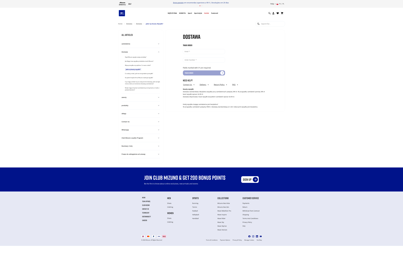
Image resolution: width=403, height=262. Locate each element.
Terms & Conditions (212, 240)
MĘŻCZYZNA (172, 13)
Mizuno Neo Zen (223, 207)
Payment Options (225, 240)
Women (170, 213)
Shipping (246, 215)
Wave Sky (220, 222)
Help (272, 4)
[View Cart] (282, 13)
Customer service (251, 198)
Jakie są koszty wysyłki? (133, 69)
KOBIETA (182, 13)
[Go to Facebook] (249, 236)
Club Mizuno (146, 205)
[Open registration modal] (273, 13)
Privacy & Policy (237, 240)
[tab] (142, 57)
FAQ (234, 85)
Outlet (206, 13)
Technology (145, 213)
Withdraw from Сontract (251, 211)
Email (187, 51)
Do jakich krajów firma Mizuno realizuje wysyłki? (139, 78)
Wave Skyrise (222, 226)
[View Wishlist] (278, 13)
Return (245, 207)
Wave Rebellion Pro (224, 211)
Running (195, 203)
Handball (195, 218)
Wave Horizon (222, 230)
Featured (214, 13)
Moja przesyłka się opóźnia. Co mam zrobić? (138, 65)
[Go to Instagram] (253, 236)
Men (169, 198)
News (143, 198)
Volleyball (195, 215)
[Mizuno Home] (122, 4)
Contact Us (187, 85)
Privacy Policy (247, 222)
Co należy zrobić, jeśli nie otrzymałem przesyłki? (139, 73)
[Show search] (269, 13)
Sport (190, 13)
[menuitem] (172, 13)
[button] (141, 44)
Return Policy (219, 85)
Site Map (259, 240)
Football (195, 211)
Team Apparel (146, 201)
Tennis (194, 207)
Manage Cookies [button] (249, 240)
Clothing (170, 207)
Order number (190, 60)
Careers (144, 220)
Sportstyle (198, 13)
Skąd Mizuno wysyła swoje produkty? (135, 57)
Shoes (169, 203)
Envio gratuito (178, 3)
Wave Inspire (222, 215)
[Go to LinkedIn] (257, 236)
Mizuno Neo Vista (223, 203)
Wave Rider (221, 218)
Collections (223, 198)
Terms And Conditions (250, 218)
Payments (246, 203)
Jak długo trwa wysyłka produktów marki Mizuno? (139, 61)
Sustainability (146, 217)
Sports (195, 198)
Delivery (203, 85)
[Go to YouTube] (261, 236)
